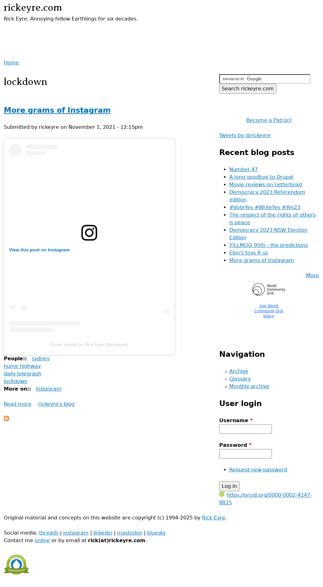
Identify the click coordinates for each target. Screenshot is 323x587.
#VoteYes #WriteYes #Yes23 (264, 207)
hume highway (22, 366)
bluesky (156, 533)
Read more (18, 404)
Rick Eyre (213, 518)
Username (236, 420)
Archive (238, 371)
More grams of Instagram (57, 110)
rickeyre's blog (56, 404)
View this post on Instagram (39, 249)
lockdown (15, 381)
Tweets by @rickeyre (245, 135)
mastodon (129, 533)
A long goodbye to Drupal (261, 177)
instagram (49, 389)
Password (235, 445)
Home (11, 63)
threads (48, 533)
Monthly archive (249, 386)
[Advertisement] (77, 32)
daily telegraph (22, 374)
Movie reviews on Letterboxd (265, 185)
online (42, 540)
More (312, 276)
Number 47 (243, 169)
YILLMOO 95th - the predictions (268, 245)
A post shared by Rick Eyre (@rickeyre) (89, 344)
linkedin (102, 533)
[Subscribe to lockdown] (6, 419)
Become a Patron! (269, 120)
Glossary (240, 379)
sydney (41, 359)
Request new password (258, 470)
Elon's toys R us (248, 253)
